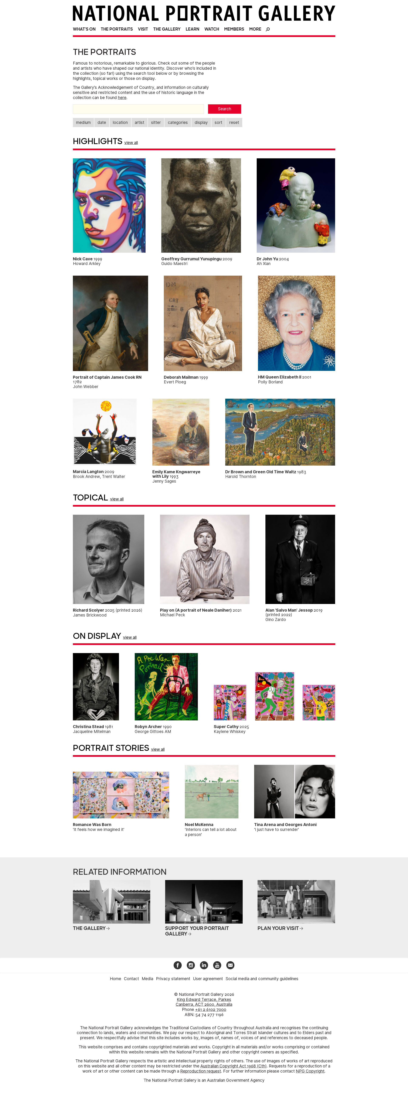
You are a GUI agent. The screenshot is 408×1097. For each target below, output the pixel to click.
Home (115, 978)
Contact (131, 978)
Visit (143, 29)
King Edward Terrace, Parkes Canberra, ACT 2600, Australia (204, 1002)
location (120, 122)
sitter (156, 122)
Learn (192, 29)
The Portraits (117, 29)
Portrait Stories (111, 748)
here (122, 97)
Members (234, 29)
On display (97, 636)
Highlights (97, 141)
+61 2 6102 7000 (210, 1009)
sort (218, 122)
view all (131, 142)
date (102, 122)
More (255, 29)
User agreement (208, 978)
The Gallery (167, 29)
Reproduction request (200, 1071)
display (201, 122)
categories (178, 122)
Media (147, 978)
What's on (84, 29)
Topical (90, 497)
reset (234, 122)
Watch (211, 29)
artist (139, 122)
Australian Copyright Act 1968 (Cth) (233, 1066)
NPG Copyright (310, 1071)
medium (83, 122)
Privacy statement (173, 978)
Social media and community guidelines (262, 978)
